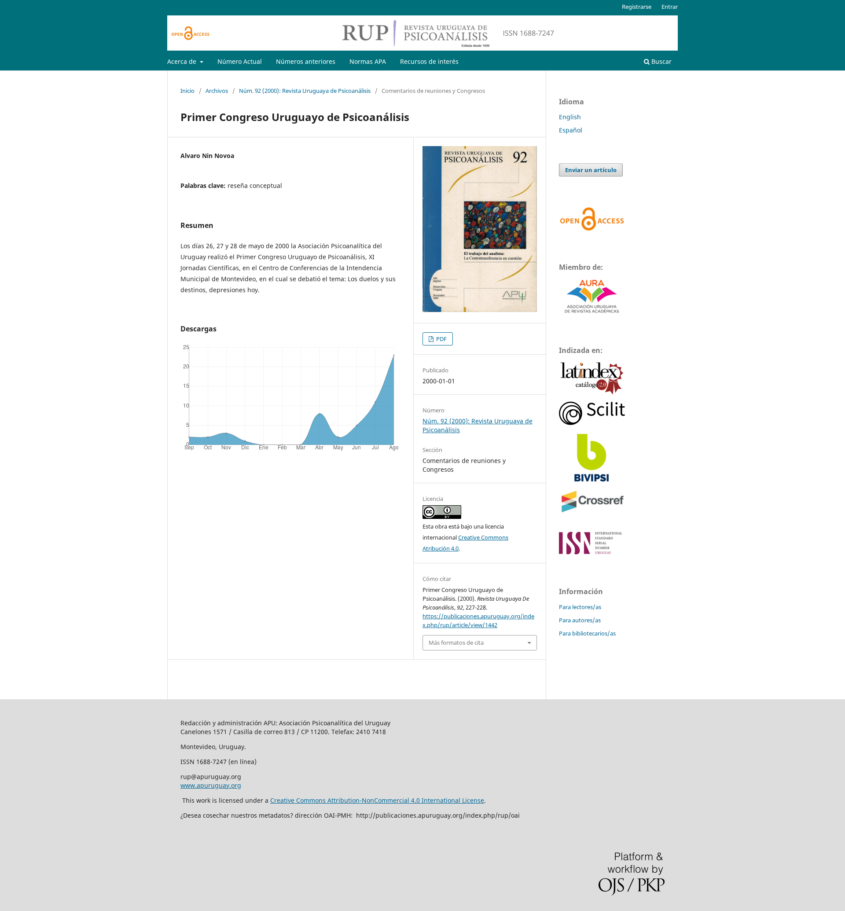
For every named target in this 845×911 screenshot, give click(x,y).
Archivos (217, 91)
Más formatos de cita (456, 643)
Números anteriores (305, 61)
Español (570, 130)
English (570, 117)
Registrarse (636, 7)
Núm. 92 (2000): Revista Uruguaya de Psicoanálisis (305, 91)
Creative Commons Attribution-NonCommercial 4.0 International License (377, 800)
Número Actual (239, 61)
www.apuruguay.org (210, 785)
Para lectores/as (580, 607)
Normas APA (367, 61)
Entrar (669, 7)
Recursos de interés (429, 61)
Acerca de (182, 61)
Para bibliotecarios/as (587, 633)
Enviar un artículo (591, 170)
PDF (441, 339)
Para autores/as (580, 620)
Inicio (187, 91)
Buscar (661, 61)
